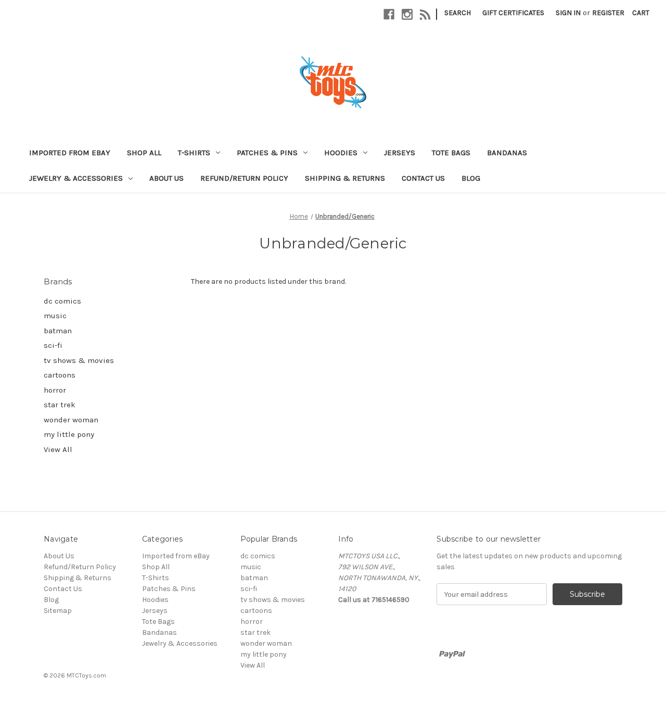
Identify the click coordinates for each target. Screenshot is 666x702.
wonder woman (71, 419)
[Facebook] (388, 14)
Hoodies (340, 152)
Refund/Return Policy (244, 178)
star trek (59, 404)
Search (457, 12)
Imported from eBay (69, 152)
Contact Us (423, 178)
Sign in (568, 12)
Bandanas (507, 152)
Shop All (144, 152)
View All (58, 449)
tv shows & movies (79, 360)
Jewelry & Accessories (76, 178)
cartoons (59, 375)
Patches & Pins (267, 152)
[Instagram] (407, 14)
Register (608, 12)
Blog (471, 178)
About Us (166, 178)
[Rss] (425, 14)
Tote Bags (451, 152)
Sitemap (58, 610)
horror (55, 390)
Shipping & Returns (345, 178)
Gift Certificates (513, 12)
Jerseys (399, 152)
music (55, 315)
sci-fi (53, 345)
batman (58, 330)
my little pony (69, 434)
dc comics (62, 301)
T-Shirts (194, 152)
